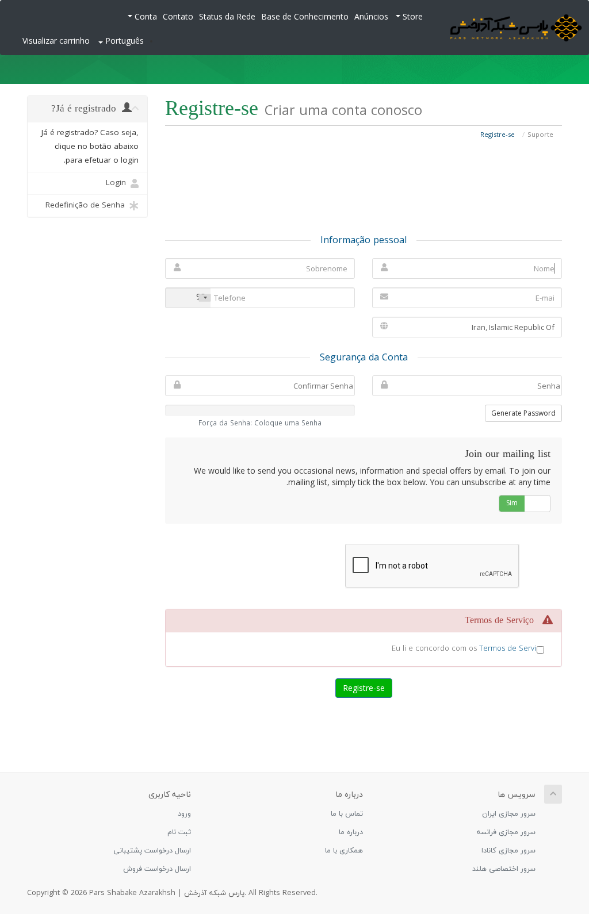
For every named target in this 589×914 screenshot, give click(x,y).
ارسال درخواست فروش (157, 869)
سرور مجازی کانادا (508, 851)
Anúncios (371, 17)
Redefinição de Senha (87, 205)
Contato (178, 17)
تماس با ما (347, 814)
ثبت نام (179, 832)
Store (411, 17)
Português (123, 41)
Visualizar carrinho (56, 41)
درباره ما (351, 832)
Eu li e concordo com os (468, 649)
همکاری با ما (344, 851)
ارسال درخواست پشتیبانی (152, 851)
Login (118, 183)
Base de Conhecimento (305, 17)
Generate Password (523, 413)
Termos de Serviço (511, 649)
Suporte (540, 135)
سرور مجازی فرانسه (506, 832)
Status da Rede (227, 17)
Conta (144, 17)
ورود (184, 814)
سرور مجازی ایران (509, 814)
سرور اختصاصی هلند (504, 869)
